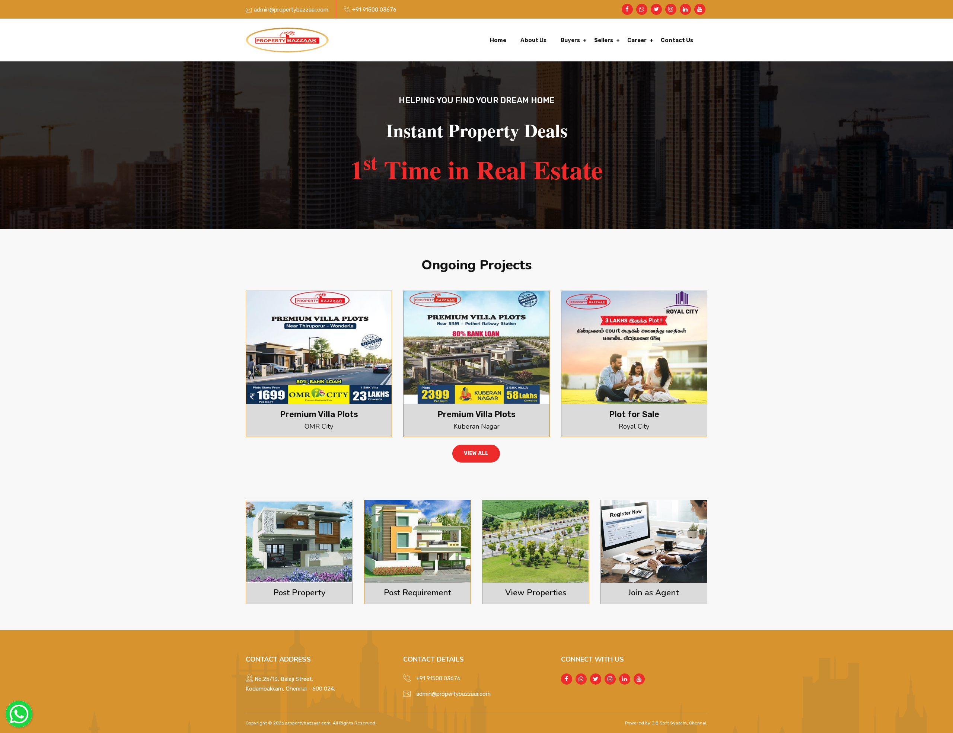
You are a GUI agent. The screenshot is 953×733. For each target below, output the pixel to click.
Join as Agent (653, 592)
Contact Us (677, 40)
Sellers (603, 40)
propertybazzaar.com (308, 723)
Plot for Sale (634, 414)
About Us (533, 40)
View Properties (535, 592)
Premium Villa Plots (319, 414)
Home (498, 40)
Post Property (299, 592)
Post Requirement (417, 592)
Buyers (570, 40)
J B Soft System (668, 723)
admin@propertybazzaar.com (291, 9)
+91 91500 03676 (374, 9)
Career (637, 40)
